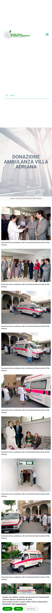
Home (12, 199)
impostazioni (21, 604)
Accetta (7, 609)
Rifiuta (18, 609)
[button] (47, 34)
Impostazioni (31, 609)
